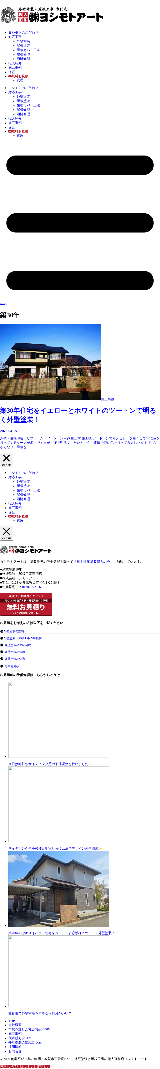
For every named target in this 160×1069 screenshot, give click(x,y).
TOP (11, 1021)
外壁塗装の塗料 (14, 631)
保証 (11, 72)
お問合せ (15, 1051)
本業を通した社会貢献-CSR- (29, 1029)
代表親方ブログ (20, 1038)
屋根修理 (23, 54)
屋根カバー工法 (28, 50)
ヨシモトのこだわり (23, 32)
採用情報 (15, 1047)
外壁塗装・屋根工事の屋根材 (23, 638)
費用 (20, 80)
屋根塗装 (23, 45)
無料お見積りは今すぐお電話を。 (25, 1066)
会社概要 (15, 1025)
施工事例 (15, 67)
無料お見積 (12, 666)
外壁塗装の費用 (15, 652)
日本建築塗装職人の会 (93, 561)
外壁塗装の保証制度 (18, 645)
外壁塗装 (23, 41)
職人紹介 (15, 63)
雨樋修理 (23, 59)
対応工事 (15, 37)
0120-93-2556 (31, 587)
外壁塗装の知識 (15, 658)
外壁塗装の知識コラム (25, 1042)
